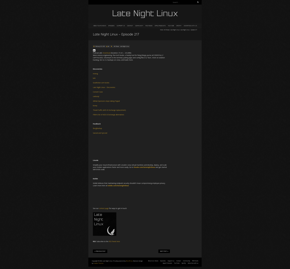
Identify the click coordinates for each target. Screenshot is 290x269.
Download (106, 53)
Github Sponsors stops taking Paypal (106, 101)
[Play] (94, 50)
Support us (121, 26)
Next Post (163, 251)
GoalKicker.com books (101, 83)
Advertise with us (190, 26)
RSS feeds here (114, 241)
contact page (104, 208)
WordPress (129, 261)
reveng (95, 74)
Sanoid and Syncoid (100, 133)
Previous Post (101, 251)
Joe (108, 46)
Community (139, 26)
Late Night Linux (174, 30)
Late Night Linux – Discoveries (104, 87)
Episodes (111, 26)
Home (161, 30)
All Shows (166, 30)
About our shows (99, 26)
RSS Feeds (148, 26)
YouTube (171, 26)
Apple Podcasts (160, 26)
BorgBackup (97, 128)
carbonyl (96, 96)
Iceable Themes (98, 263)
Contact (130, 26)
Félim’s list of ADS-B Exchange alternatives (108, 115)
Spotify (178, 26)
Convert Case (98, 92)
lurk (94, 78)
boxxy (95, 105)
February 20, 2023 (100, 46)
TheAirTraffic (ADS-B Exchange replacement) (109, 110)
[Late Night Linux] (145, 10)
